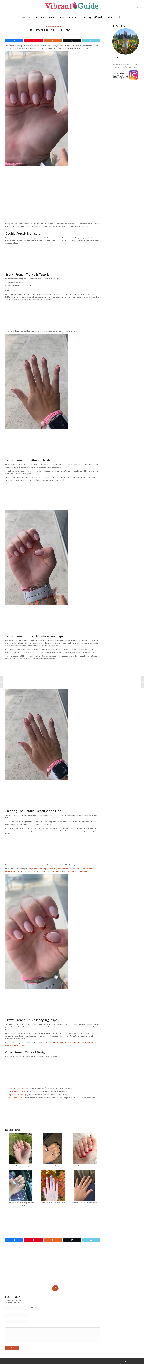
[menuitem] (27, 17)
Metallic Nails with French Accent (77, 871)
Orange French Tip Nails (16, 1091)
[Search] (120, 17)
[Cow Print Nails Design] (1, 682)
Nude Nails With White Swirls (15, 1045)
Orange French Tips (35, 869)
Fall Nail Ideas (50, 26)
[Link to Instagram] (137, 7)
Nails (59, 26)
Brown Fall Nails (65, 1042)
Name (33, 1307)
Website (33, 1322)
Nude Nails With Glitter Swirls (83, 1042)
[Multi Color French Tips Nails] (142, 682)
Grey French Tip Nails (15, 1095)
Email (33, 1315)
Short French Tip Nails (15, 1098)
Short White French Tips (66, 869)
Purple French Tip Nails (16, 1088)
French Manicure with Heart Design (48, 871)
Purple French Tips (49, 869)
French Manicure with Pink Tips (24, 871)
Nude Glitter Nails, (52, 1042)
